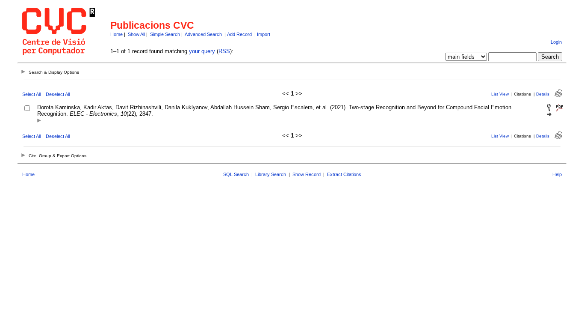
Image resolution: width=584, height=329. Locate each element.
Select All (31, 94)
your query (202, 51)
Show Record (306, 174)
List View (500, 94)
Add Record (239, 34)
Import (263, 34)
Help (557, 174)
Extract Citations (344, 174)
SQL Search (236, 174)
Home (116, 34)
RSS (224, 51)
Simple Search (165, 34)
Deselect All (58, 94)
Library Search (270, 174)
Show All (136, 34)
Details (542, 94)
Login (556, 42)
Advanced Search (203, 34)
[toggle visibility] (39, 121)
